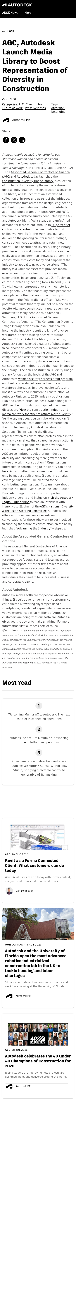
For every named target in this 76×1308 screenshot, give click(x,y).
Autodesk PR (20, 120)
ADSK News (10, 13)
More (28, 13)
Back (10, 31)
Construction (35, 104)
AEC (21, 104)
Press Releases (35, 108)
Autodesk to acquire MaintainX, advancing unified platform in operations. (39, 740)
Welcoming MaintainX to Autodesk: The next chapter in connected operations (39, 716)
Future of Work (12, 108)
